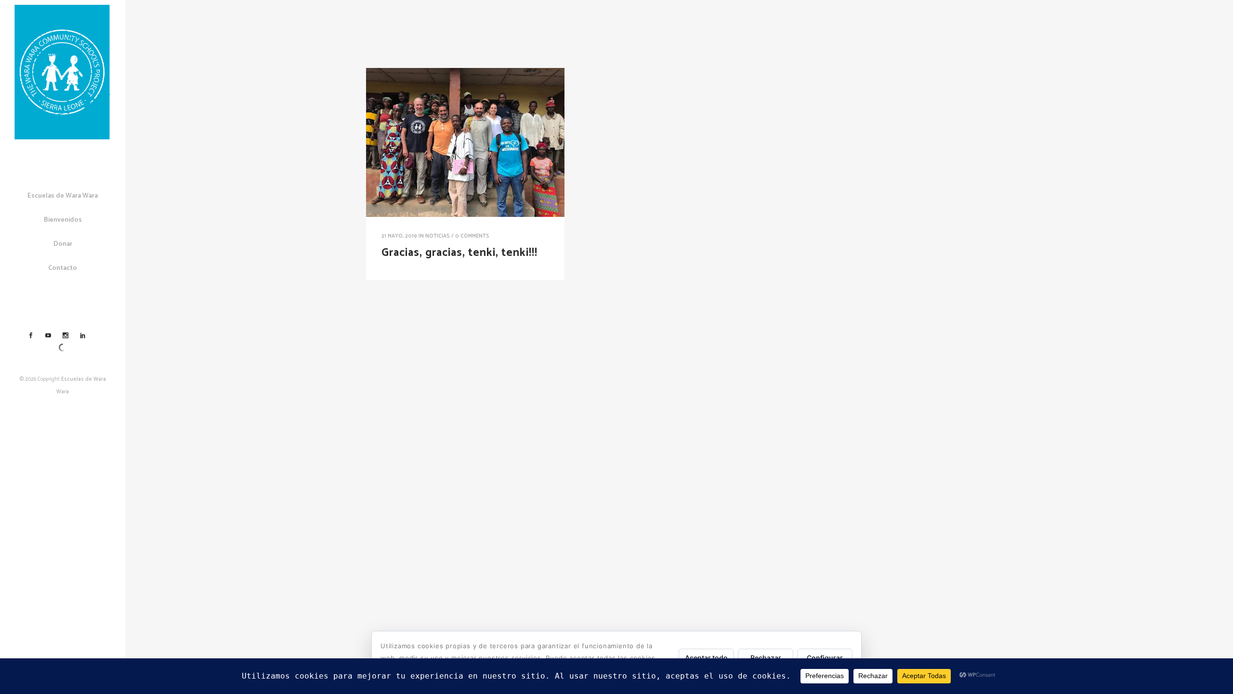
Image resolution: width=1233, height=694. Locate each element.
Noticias (437, 236)
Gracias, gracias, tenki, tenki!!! (459, 253)
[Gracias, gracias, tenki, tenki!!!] (465, 142)
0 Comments (472, 236)
